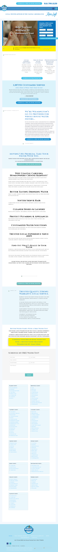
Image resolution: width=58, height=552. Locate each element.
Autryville (13, 495)
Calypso (34, 443)
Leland (34, 390)
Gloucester (13, 419)
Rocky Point (35, 486)
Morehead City (14, 423)
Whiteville (35, 431)
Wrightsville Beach (37, 471)
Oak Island (35, 398)
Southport (35, 395)
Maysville (13, 467)
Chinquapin (35, 458)
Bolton (34, 411)
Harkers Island (14, 420)
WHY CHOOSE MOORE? (14, 8)
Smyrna (12, 429)
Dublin (12, 389)
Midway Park (14, 485)
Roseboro (13, 500)
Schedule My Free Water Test (32, 78)
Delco (33, 419)
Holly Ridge (13, 479)
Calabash (34, 399)
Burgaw (34, 480)
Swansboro (13, 488)
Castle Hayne (36, 468)
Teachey (34, 452)
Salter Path (13, 426)
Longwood (35, 392)
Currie (34, 482)
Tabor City (35, 429)
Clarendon (35, 417)
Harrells (13, 506)
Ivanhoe (12, 507)
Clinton (12, 497)
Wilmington (35, 465)
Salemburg (13, 501)
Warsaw (34, 447)
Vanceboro (13, 452)
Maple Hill (35, 485)
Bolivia (34, 389)
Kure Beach (35, 470)
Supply (33, 396)
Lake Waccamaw (36, 425)
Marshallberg (14, 422)
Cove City (13, 444)
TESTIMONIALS (41, 8)
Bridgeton (13, 443)
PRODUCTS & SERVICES (27, 8)
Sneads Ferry (14, 480)
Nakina (34, 426)
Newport (12, 425)
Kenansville (35, 446)
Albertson (35, 455)
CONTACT (49, 8)
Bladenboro (13, 387)
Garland (12, 504)
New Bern (13, 450)
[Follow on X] (56, 9)
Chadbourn (35, 416)
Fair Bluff (34, 422)
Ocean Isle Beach (37, 402)
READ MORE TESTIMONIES (29, 99)
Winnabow (35, 404)
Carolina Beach (36, 467)
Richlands (13, 486)
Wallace (34, 453)
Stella (12, 432)
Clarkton (13, 395)
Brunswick (35, 413)
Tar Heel (12, 392)
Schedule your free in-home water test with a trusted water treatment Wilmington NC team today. (29, 342)
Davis (11, 417)
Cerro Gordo (36, 414)
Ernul (12, 447)
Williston (13, 434)
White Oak (13, 393)
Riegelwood (35, 428)
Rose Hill (34, 450)
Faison (34, 444)
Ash (33, 387)
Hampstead (35, 483)
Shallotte (35, 393)
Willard (34, 488)
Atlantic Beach (14, 413)
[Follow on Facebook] (53, 9)
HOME (5, 8)
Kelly (11, 398)
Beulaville (35, 456)
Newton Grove (14, 498)
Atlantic (13, 411)
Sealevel (12, 428)
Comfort (13, 465)
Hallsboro (35, 423)
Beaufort (13, 414)
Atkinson (34, 479)
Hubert (12, 482)
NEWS (35, 8)
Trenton (13, 470)
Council (12, 396)
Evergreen (35, 420)
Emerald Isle (14, 435)
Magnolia (34, 449)
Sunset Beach (36, 401)
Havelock (13, 449)
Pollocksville (14, 468)
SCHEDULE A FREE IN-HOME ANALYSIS (29, 3)
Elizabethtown (14, 390)
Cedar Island (14, 416)
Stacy (12, 431)
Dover (12, 446)
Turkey (12, 503)
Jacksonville (14, 483)
